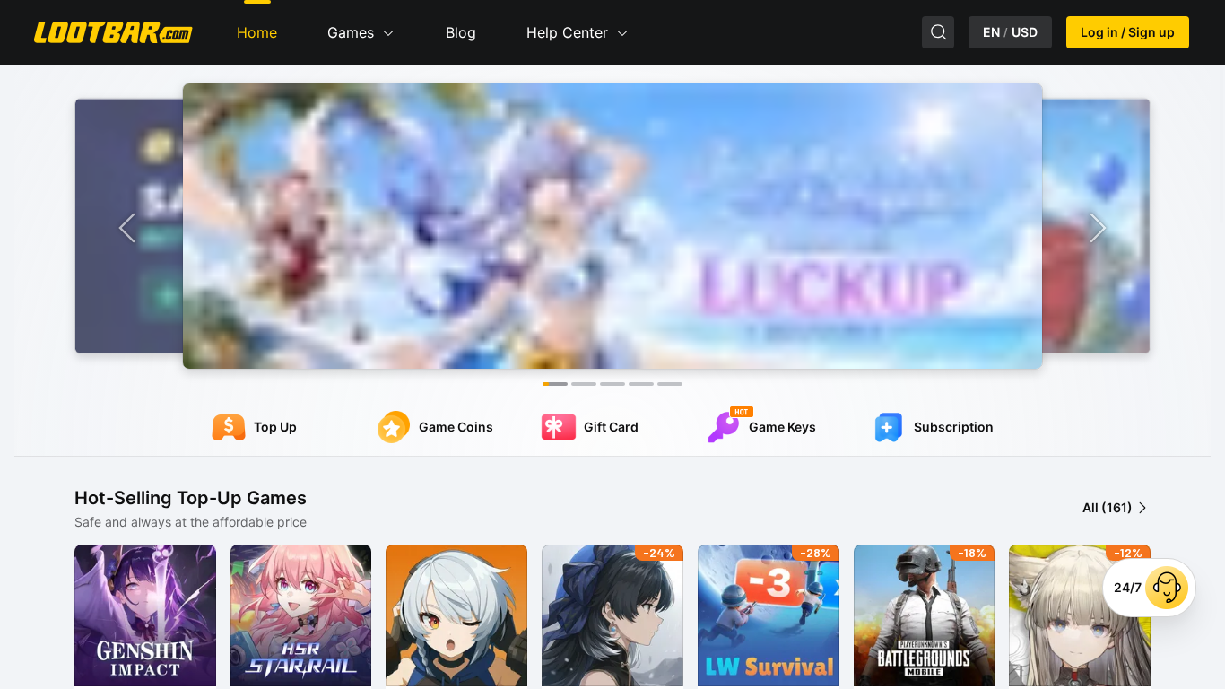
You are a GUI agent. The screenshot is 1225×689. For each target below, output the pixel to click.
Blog (461, 32)
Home (257, 32)
